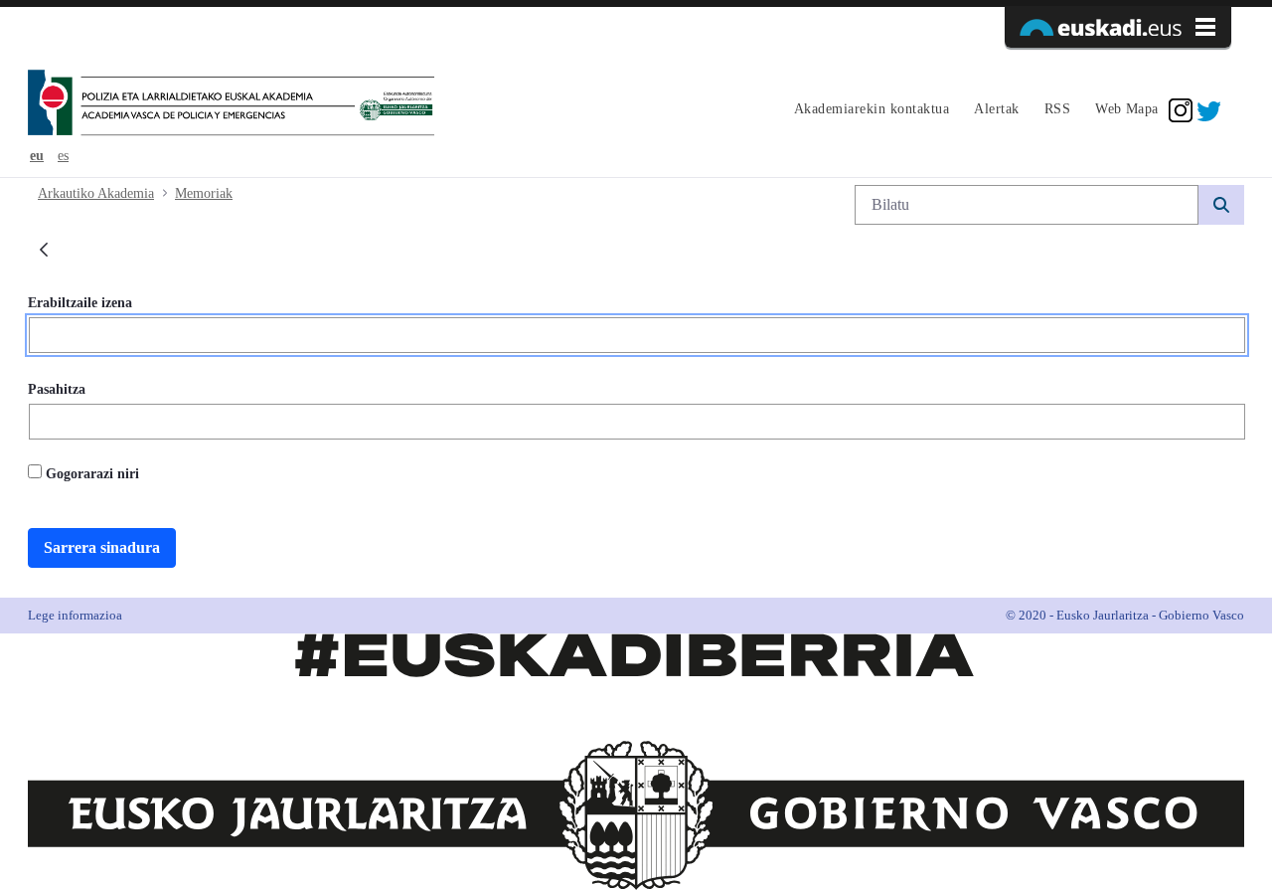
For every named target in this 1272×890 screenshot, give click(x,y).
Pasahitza (56, 389)
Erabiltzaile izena (80, 302)
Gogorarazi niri (90, 473)
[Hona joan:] (231, 104)
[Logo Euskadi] (1118, 27)
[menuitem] (869, 110)
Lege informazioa (75, 615)
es (63, 155)
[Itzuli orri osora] (44, 251)
